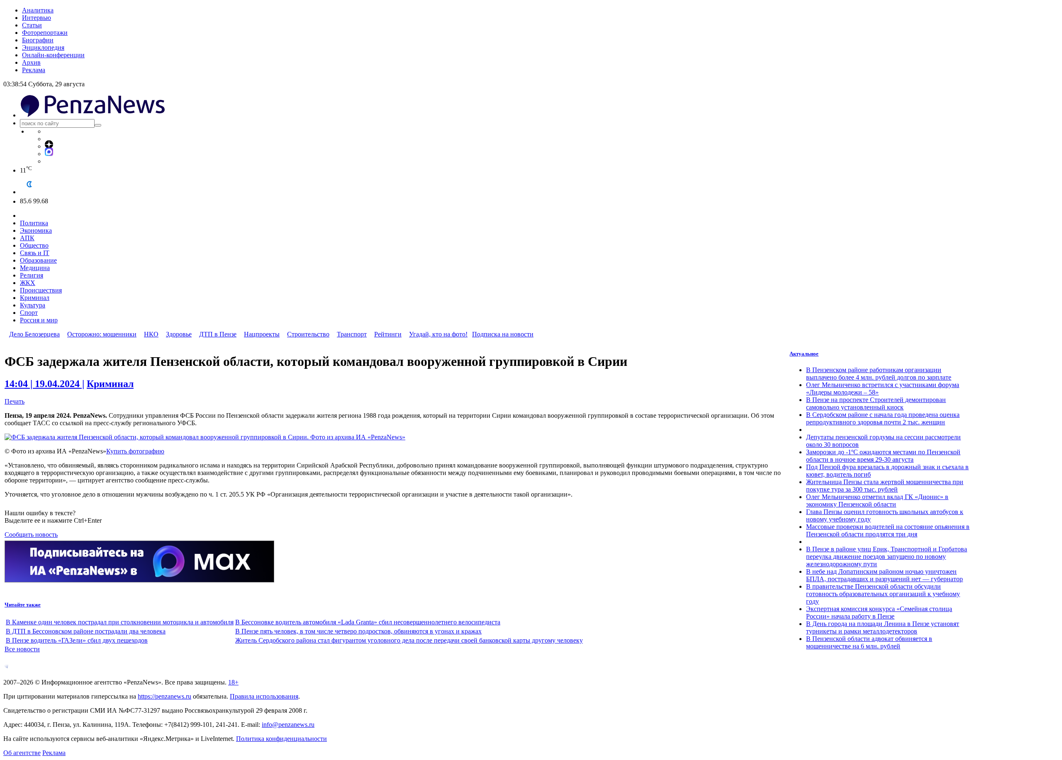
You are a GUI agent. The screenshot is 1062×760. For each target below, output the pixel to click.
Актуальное (803, 354)
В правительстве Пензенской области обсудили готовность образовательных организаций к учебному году (883, 594)
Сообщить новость (31, 534)
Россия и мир (39, 320)
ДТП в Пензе (217, 334)
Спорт (29, 312)
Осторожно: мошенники (101, 334)
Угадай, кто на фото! (438, 334)
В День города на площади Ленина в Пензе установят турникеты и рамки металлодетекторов (882, 627)
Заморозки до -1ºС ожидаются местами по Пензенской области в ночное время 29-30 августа (883, 455)
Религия (31, 275)
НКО (151, 334)
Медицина (35, 267)
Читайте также (23, 605)
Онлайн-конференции (53, 54)
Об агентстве (22, 752)
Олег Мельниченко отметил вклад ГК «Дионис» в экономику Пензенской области (877, 500)
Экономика (36, 230)
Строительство (308, 334)
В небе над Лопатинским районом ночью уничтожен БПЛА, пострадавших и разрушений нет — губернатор (884, 575)
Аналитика (38, 10)
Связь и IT (34, 252)
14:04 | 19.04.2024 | (44, 383)
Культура (32, 305)
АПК (27, 237)
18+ (233, 682)
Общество (34, 245)
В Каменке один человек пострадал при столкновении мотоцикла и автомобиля (120, 622)
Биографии (38, 40)
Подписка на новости (502, 334)
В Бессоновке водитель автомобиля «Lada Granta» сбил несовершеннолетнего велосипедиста (367, 622)
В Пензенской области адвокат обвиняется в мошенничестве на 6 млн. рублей (869, 642)
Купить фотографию (135, 451)
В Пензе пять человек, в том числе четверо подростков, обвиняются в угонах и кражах (358, 631)
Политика (34, 223)
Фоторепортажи (45, 32)
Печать (14, 401)
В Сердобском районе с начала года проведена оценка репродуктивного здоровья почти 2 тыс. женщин (883, 418)
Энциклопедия (43, 47)
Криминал (34, 297)
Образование (38, 260)
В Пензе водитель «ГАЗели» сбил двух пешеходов (77, 640)
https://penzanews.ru (164, 696)
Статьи (32, 25)
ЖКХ (27, 282)
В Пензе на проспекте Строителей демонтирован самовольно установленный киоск (876, 403)
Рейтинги (388, 334)
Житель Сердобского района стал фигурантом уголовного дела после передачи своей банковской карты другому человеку (409, 640)
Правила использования (264, 696)
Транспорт (352, 334)
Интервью (36, 17)
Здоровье (179, 334)
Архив (31, 62)
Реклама (33, 69)
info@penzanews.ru (288, 724)
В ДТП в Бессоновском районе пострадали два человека (86, 631)
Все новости (22, 649)
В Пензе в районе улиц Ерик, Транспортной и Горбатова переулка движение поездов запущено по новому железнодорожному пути (886, 557)
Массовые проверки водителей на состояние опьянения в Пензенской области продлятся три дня (887, 530)
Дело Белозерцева (34, 334)
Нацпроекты (262, 334)
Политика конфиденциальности (281, 738)
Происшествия (41, 290)
